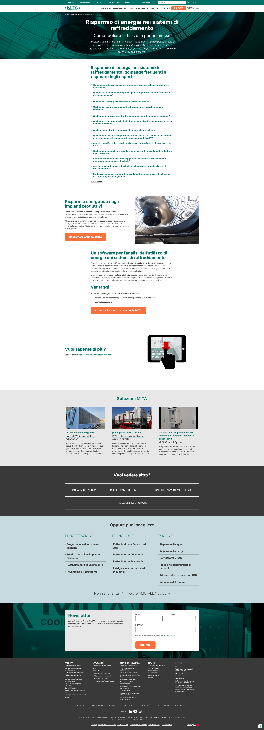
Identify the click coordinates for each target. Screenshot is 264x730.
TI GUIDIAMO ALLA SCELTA (147, 593)
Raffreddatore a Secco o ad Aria (129, 546)
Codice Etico (167, 725)
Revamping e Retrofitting (82, 571)
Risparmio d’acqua (171, 544)
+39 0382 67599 (193, 9)
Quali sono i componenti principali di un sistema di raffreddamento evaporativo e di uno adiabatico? (132, 122)
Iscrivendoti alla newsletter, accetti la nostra (155, 635)
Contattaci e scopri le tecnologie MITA (118, 310)
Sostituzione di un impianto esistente (83, 556)
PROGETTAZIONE (79, 536)
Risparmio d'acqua (84, 490)
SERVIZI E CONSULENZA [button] (138, 8)
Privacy (94, 725)
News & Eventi (97, 705)
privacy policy (170, 635)
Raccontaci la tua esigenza (85, 236)
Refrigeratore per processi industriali (129, 570)
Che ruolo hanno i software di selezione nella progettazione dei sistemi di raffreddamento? (129, 167)
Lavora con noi (181, 705)
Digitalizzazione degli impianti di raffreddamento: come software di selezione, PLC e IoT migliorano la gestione (131, 175)
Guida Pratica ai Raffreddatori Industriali (94, 355)
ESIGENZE (166, 536)
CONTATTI (178, 8)
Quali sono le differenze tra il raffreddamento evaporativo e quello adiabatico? (131, 116)
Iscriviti (145, 644)
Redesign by (191, 725)
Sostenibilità (128, 705)
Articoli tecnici (145, 705)
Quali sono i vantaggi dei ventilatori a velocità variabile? (121, 102)
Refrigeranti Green (123, 490)
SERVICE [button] (154, 8)
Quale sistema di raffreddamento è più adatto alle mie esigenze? (125, 130)
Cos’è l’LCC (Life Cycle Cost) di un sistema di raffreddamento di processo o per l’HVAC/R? (132, 144)
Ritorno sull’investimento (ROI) (178, 575)
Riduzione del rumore (132, 502)
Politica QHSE (122, 725)
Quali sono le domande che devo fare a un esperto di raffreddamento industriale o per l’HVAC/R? (132, 152)
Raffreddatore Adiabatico (128, 554)
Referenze (81, 705)
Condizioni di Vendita (138, 725)
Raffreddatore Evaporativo (129, 561)
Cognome (172, 614)
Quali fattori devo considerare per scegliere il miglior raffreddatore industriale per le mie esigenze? (131, 93)
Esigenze (74, 14)
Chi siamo (113, 705)
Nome (138, 614)
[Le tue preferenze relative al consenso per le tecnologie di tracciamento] (260, 726)
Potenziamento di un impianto (85, 564)
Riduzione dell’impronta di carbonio (175, 566)
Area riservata (163, 705)
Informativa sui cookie (107, 725)
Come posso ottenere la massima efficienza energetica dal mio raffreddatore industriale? (131, 86)
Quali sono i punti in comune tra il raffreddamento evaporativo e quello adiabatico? (128, 108)
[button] (195, 2)
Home (67, 14)
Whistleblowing (154, 725)
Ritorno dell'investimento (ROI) (171, 490)
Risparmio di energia (85, 14)
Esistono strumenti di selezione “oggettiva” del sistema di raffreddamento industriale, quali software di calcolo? (129, 160)
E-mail (139, 625)
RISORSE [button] (165, 8)
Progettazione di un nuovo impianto (83, 546)
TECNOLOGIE (122, 536)
